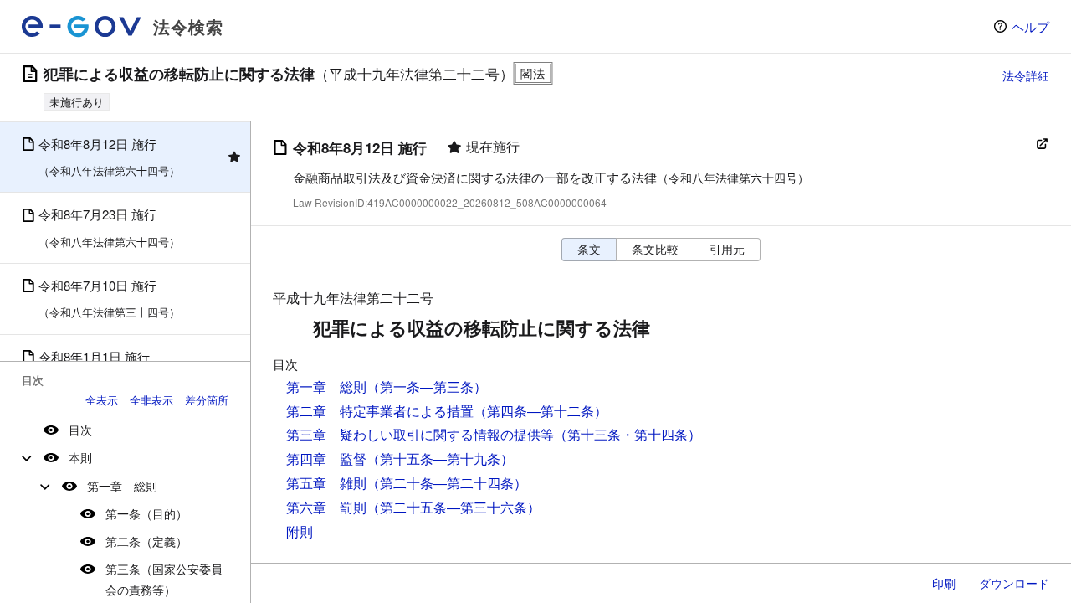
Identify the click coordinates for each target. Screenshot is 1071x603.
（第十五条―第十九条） (440, 458)
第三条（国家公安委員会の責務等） (164, 579)
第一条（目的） (146, 513)
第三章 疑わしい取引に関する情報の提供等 (420, 434)
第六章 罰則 (326, 507)
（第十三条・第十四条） (627, 434)
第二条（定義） (146, 541)
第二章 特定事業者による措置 (380, 410)
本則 (80, 457)
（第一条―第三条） (426, 386)
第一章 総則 (122, 485)
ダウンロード (1014, 583)
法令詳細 (1025, 75)
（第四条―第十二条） (540, 410)
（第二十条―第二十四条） (446, 482)
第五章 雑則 (326, 482)
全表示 (101, 400)
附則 (299, 531)
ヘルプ (1030, 26)
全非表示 (151, 400)
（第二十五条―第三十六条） (453, 507)
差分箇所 (206, 400)
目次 (80, 429)
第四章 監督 (326, 458)
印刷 (944, 583)
